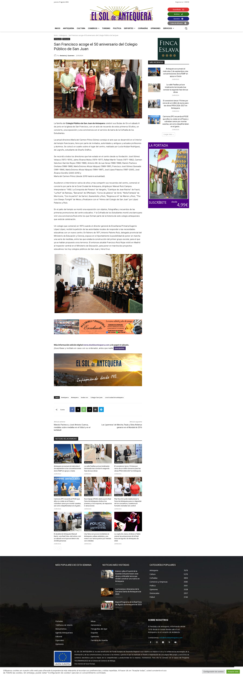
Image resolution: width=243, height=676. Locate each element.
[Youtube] (175, 642)
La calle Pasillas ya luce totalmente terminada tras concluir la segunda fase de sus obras (96, 468)
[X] (77, 409)
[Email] (89, 409)
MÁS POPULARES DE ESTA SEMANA (73, 565)
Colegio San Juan (97, 397)
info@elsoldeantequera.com (171, 637)
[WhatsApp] (83, 409)
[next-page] (59, 548)
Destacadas (66, 39)
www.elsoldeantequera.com (96, 345)
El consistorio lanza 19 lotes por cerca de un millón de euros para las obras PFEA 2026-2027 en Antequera (127, 468)
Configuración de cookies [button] (214, 672)
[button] (186, 28)
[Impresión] (95, 409)
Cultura (117, 530)
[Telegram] (101, 409)
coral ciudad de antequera (114, 397)
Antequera (63, 35)
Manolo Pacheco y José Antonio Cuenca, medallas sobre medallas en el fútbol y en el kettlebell (72, 427)
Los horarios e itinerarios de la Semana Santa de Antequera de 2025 (128, 591)
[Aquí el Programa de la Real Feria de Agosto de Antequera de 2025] (107, 605)
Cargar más (168, 134)
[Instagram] (156, 642)
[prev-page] (55, 548)
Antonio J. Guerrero (67, 55)
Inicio (56, 35)
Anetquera (65, 397)
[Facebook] (72, 409)
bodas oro (84, 397)
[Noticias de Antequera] (121, 13)
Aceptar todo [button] (233, 672)
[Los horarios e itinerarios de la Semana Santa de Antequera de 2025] (107, 592)
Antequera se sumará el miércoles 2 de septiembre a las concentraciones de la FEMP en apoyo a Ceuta (67, 468)
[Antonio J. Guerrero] (55, 55)
